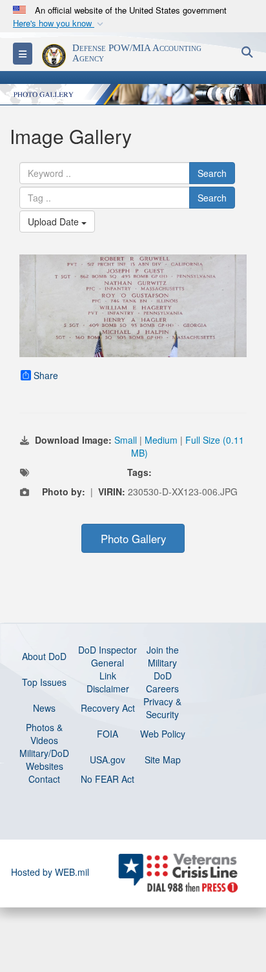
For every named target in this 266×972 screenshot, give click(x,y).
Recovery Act (108, 707)
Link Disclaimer (108, 682)
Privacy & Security (162, 708)
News (44, 707)
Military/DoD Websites (44, 759)
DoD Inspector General (107, 656)
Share (46, 375)
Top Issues (44, 682)
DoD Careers (162, 682)
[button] (59, 23)
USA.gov (107, 759)
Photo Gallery (133, 538)
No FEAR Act (107, 778)
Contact (44, 778)
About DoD (44, 656)
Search (212, 173)
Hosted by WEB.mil (50, 871)
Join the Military (163, 656)
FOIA (107, 733)
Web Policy (162, 733)
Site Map (163, 759)
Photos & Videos (44, 734)
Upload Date (54, 221)
